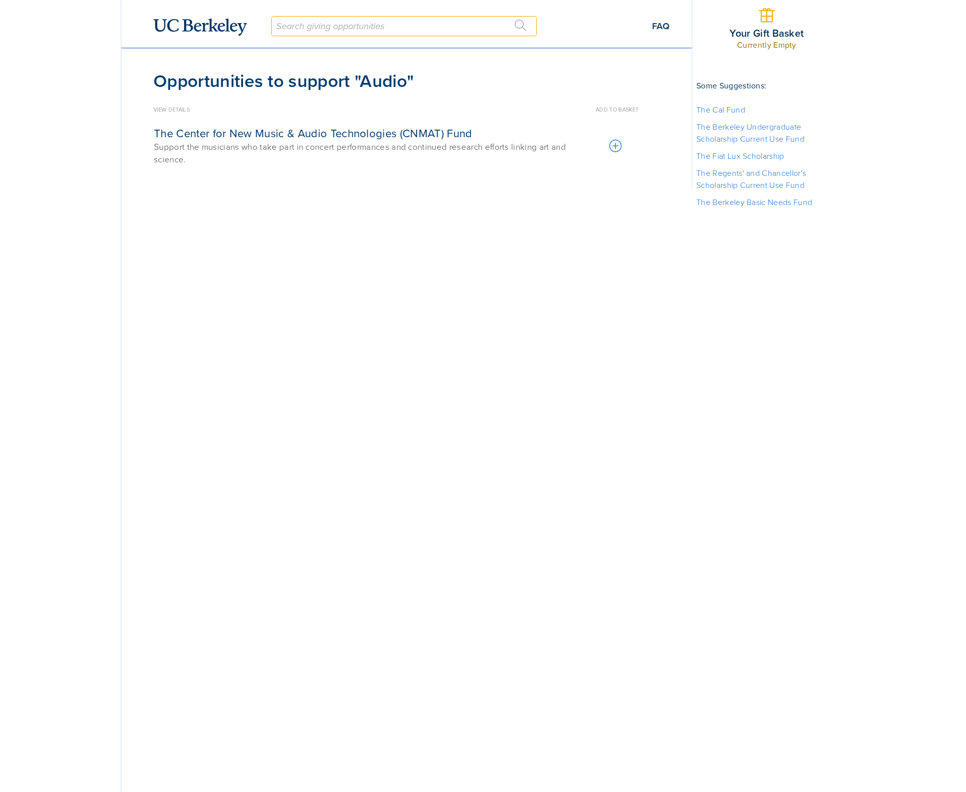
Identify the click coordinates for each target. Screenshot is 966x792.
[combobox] (404, 26)
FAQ (661, 26)
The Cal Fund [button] (720, 110)
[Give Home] (204, 27)
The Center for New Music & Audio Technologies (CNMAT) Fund (313, 133)
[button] (615, 146)
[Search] (521, 26)
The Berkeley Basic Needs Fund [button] (754, 202)
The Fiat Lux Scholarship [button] (740, 156)
